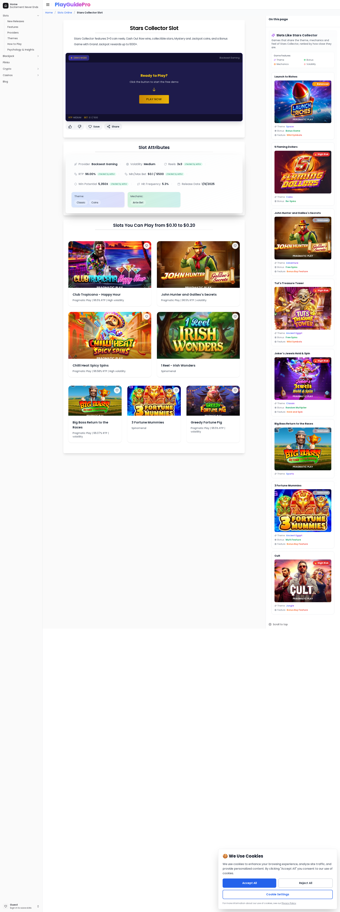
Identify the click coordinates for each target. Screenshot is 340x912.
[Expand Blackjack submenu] (38, 56)
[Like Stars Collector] (70, 126)
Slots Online (65, 12)
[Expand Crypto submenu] (38, 69)
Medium (149, 164)
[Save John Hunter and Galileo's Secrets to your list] (235, 246)
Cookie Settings (277, 894)
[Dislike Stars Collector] (79, 126)
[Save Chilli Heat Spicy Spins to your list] (146, 316)
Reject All (305, 883)
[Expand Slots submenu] (38, 15)
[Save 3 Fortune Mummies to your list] (176, 390)
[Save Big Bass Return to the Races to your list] (117, 390)
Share (115, 126)
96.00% (90, 174)
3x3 (179, 164)
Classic (81, 202)
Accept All (249, 883)
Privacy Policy (289, 903)
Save (96, 126)
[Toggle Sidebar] (42, 456)
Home (49, 12)
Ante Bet (138, 202)
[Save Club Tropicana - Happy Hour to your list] (146, 246)
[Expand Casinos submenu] (38, 75)
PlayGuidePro (72, 4)
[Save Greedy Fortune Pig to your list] (235, 390)
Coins (94, 202)
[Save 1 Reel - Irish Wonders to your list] (235, 316)
